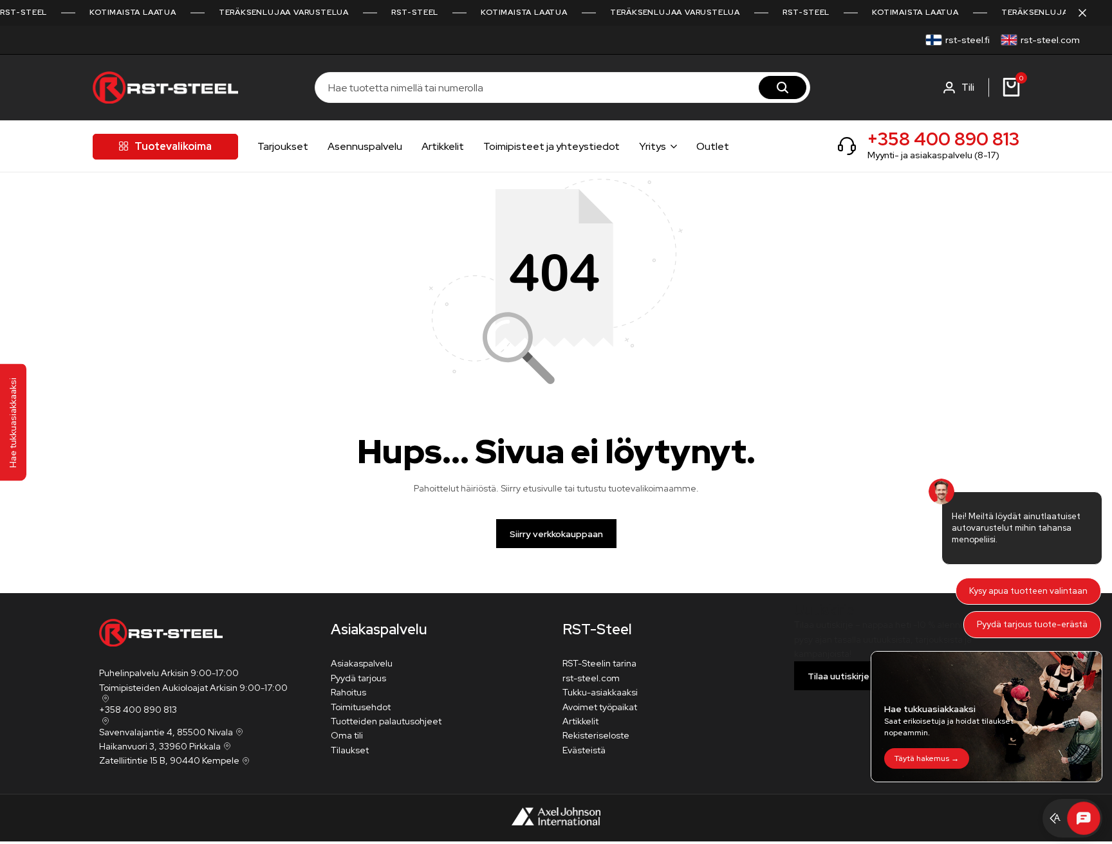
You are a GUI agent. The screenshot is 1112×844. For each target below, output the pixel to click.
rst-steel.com (1050, 40)
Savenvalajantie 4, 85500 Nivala (166, 732)
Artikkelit (443, 146)
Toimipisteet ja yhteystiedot (551, 146)
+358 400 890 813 (943, 139)
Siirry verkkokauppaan (556, 534)
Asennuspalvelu (365, 146)
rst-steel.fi (967, 40)
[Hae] (782, 87)
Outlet (712, 146)
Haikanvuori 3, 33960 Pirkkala (160, 746)
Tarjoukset (282, 146)
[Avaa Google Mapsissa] (104, 698)
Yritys (652, 146)
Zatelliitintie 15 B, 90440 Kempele (169, 760)
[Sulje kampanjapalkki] (1089, 13)
